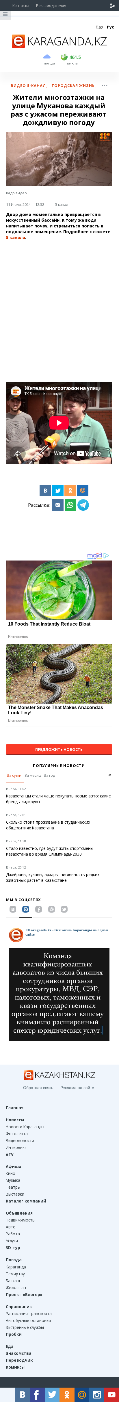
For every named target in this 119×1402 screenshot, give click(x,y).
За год (49, 775)
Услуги (12, 1240)
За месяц (33, 775)
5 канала (15, 237)
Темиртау (15, 1273)
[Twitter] (58, 490)
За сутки (14, 775)
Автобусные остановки (28, 1320)
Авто (11, 1227)
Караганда (16, 1267)
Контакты (20, 5)
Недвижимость (20, 1220)
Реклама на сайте (77, 1087)
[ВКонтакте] (45, 490)
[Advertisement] (59, 304)
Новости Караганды (25, 1126)
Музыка (13, 1180)
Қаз (99, 27)
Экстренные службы (25, 1327)
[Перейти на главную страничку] (59, 46)
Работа (13, 1233)
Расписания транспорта (29, 1313)
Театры (13, 1187)
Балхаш (13, 1280)
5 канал (61, 204)
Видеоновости (20, 1140)
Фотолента (17, 1133)
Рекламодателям (51, 5)
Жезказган (16, 1287)
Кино (10, 1173)
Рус (110, 27)
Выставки (15, 1194)
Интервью (16, 1147)
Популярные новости (59, 765)
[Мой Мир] (82, 490)
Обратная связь (38, 1087)
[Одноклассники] (70, 490)
